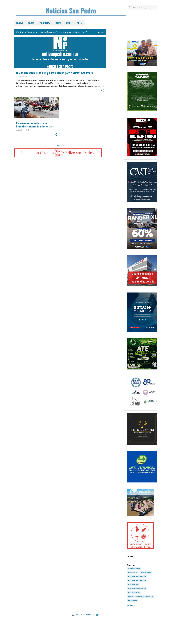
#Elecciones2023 (133, 584)
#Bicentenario (146, 572)
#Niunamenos (132, 600)
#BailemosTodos (134, 568)
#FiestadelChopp (134, 592)
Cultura (79, 23)
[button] (102, 90)
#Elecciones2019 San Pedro (137, 580)
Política (31, 23)
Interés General (44, 23)
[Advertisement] (114, 72)
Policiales (19, 23)
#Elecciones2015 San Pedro (137, 576)
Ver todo (101, 32)
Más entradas (60, 146)
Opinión (68, 23)
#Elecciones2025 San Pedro (137, 588)
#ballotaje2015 (133, 572)
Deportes (58, 23)
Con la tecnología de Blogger (87, 615)
